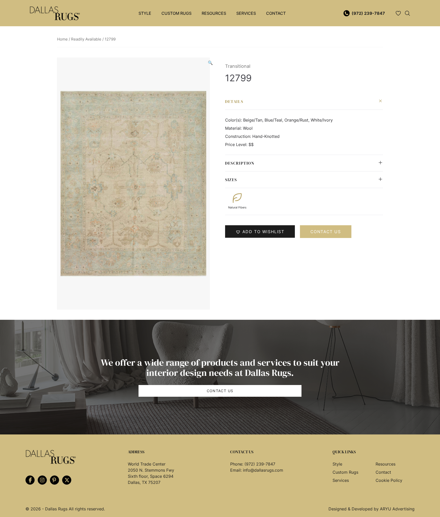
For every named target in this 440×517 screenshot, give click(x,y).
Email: (236, 470)
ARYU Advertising (397, 508)
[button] (210, 63)
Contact (276, 13)
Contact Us (220, 391)
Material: (234, 128)
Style (145, 13)
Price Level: (237, 144)
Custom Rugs (176, 13)
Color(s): (234, 120)
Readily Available (86, 39)
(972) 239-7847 (368, 13)
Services (246, 13)
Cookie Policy (389, 480)
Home (62, 39)
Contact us (325, 231)
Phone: (237, 464)
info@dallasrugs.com (263, 470)
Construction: (238, 136)
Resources (214, 13)
